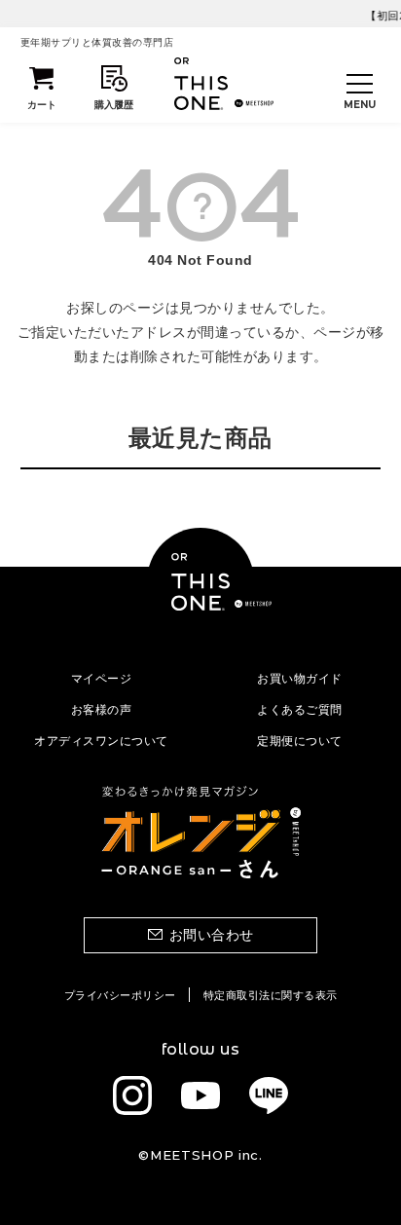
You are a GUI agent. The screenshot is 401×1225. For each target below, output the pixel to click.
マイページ (101, 679)
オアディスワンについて (101, 741)
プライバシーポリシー (120, 995)
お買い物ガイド (300, 679)
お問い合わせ (211, 935)
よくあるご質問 (300, 710)
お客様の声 (101, 710)
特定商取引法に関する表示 (270, 995)
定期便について (300, 741)
